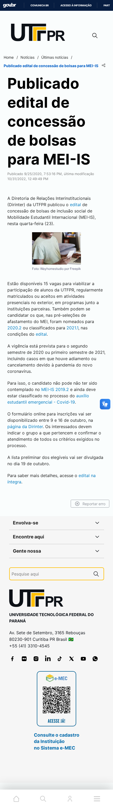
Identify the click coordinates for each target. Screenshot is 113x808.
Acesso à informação (76, 5)
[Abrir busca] (95, 35)
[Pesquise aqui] (96, 574)
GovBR (9, 5)
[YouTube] (83, 659)
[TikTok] (59, 659)
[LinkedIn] (48, 659)
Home (9, 57)
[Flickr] (24, 659)
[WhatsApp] (95, 659)
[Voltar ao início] (38, 599)
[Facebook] (12, 659)
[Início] (40, 33)
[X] (71, 659)
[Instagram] (36, 659)
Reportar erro (94, 504)
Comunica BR (39, 5)
